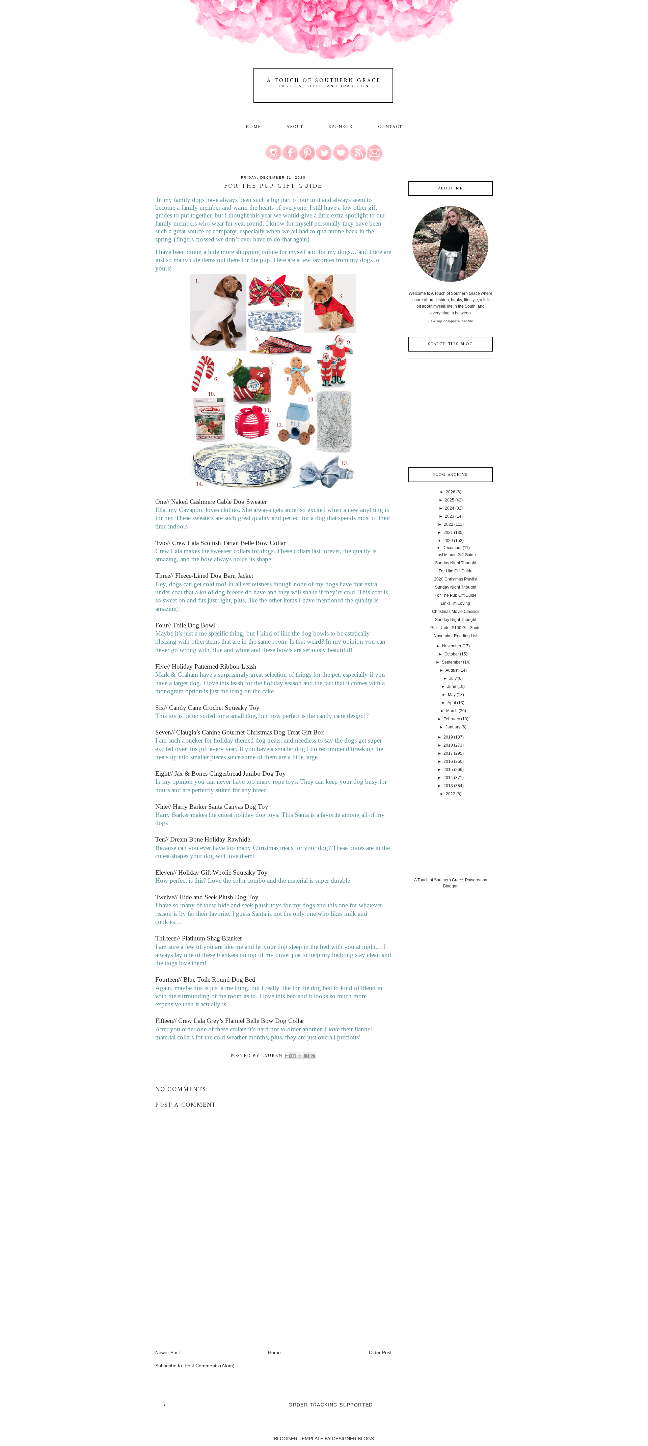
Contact (390, 127)
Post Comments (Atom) (210, 1365)
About (296, 127)
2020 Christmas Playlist (455, 579)
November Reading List (455, 636)
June (451, 686)
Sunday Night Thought (455, 563)
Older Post (380, 1352)
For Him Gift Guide (456, 571)
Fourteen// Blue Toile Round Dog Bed (205, 979)
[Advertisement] (205, 1302)
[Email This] (287, 1056)
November (451, 646)
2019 (448, 737)
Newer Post (167, 1352)
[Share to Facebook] (306, 1056)
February (451, 719)
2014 (448, 777)
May (452, 694)
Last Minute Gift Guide (455, 554)
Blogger (450, 886)
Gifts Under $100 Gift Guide (455, 627)
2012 (450, 794)
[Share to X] (300, 1056)
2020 (448, 540)
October (451, 654)
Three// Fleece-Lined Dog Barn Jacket (204, 575)
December (452, 547)
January (453, 727)
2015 (448, 769)
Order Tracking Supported (331, 1405)
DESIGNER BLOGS (353, 1438)
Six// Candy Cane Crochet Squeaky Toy (207, 707)
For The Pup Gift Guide (456, 595)
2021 (448, 532)
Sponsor (341, 127)
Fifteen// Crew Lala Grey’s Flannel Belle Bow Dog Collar (229, 1020)
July (453, 678)
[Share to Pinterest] (312, 1056)
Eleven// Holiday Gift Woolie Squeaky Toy (211, 872)
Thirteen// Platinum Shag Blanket (198, 938)
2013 (448, 785)
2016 (448, 761)
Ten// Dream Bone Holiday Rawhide (202, 839)
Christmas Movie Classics (455, 611)
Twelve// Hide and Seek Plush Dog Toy (207, 897)
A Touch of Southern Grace (324, 80)
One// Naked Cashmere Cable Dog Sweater (211, 501)
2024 (449, 508)
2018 (448, 745)
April (452, 702)
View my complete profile (451, 321)
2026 (450, 492)
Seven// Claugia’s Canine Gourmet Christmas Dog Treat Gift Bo (238, 732)
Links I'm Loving (455, 603)
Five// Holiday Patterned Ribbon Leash (205, 666)
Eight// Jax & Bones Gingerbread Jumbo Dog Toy (220, 773)
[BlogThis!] (293, 1056)
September (452, 662)
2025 (449, 500)
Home (253, 127)
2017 (448, 753)
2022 (448, 524)
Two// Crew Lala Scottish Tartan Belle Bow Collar (220, 542)
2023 (449, 516)
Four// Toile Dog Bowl (185, 625)
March (452, 710)
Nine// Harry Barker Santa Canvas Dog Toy (211, 806)
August (452, 670)
